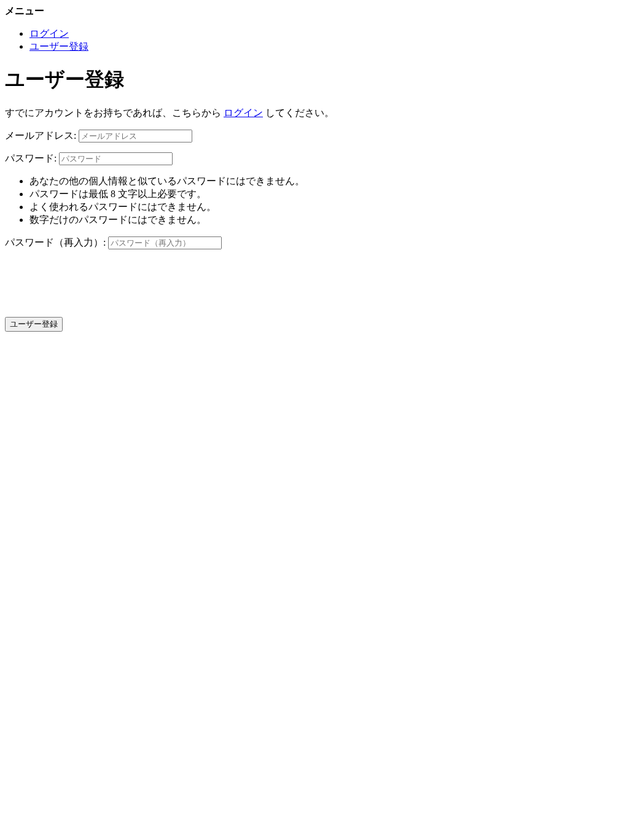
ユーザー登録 (58, 46)
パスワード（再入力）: (55, 242)
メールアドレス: (40, 135)
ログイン (49, 33)
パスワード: (31, 158)
